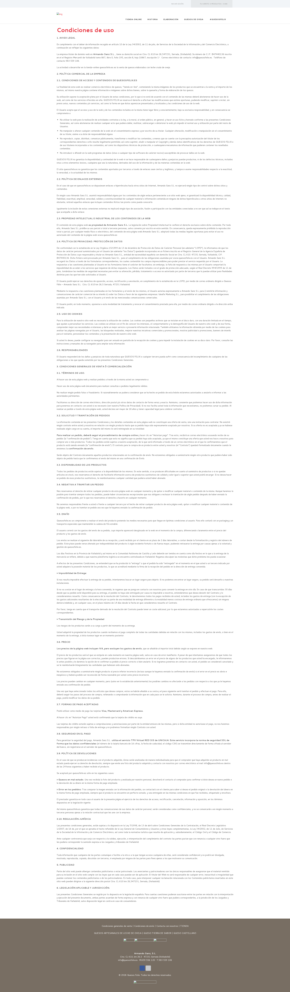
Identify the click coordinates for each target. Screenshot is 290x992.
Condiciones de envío (144, 926)
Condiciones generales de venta (117, 926)
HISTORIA (152, 19)
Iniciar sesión (177, 4)
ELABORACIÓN (170, 19)
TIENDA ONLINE (133, 19)
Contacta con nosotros (167, 926)
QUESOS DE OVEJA (193, 19)
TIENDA (184, 926)
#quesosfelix (218, 19)
